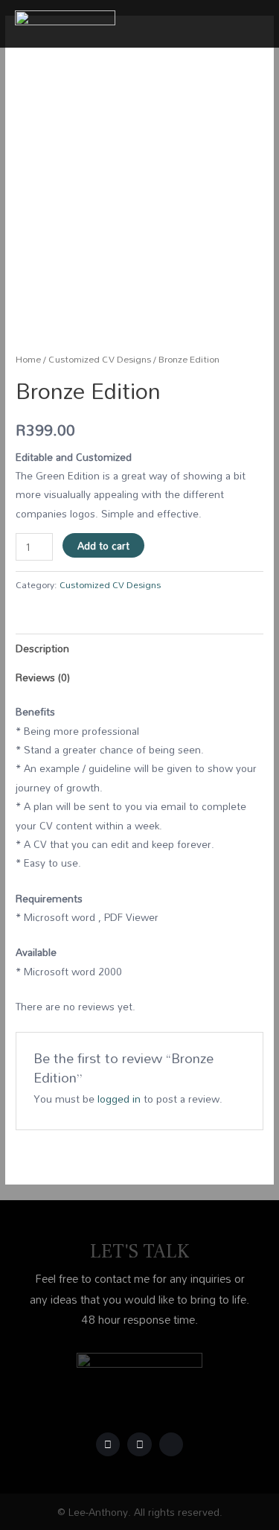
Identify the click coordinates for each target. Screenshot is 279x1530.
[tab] (139, 648)
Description (42, 648)
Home (28, 359)
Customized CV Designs (99, 359)
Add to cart (103, 545)
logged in (119, 1098)
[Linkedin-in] (171, 1444)
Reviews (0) (43, 677)
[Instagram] (139, 1444)
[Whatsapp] (108, 1444)
